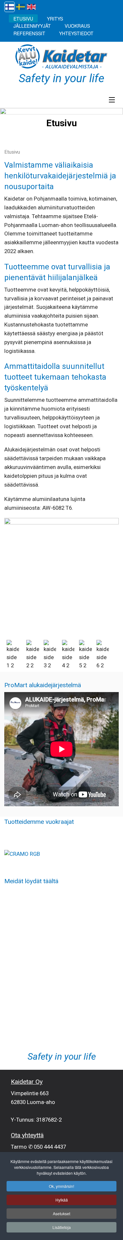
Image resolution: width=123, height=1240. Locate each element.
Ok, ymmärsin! (61, 1186)
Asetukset (61, 1213)
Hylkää (61, 1199)
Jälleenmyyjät (32, 26)
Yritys (55, 18)
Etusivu (23, 18)
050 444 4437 (50, 1146)
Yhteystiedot (76, 33)
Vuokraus (77, 26)
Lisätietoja (61, 1227)
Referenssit (29, 33)
